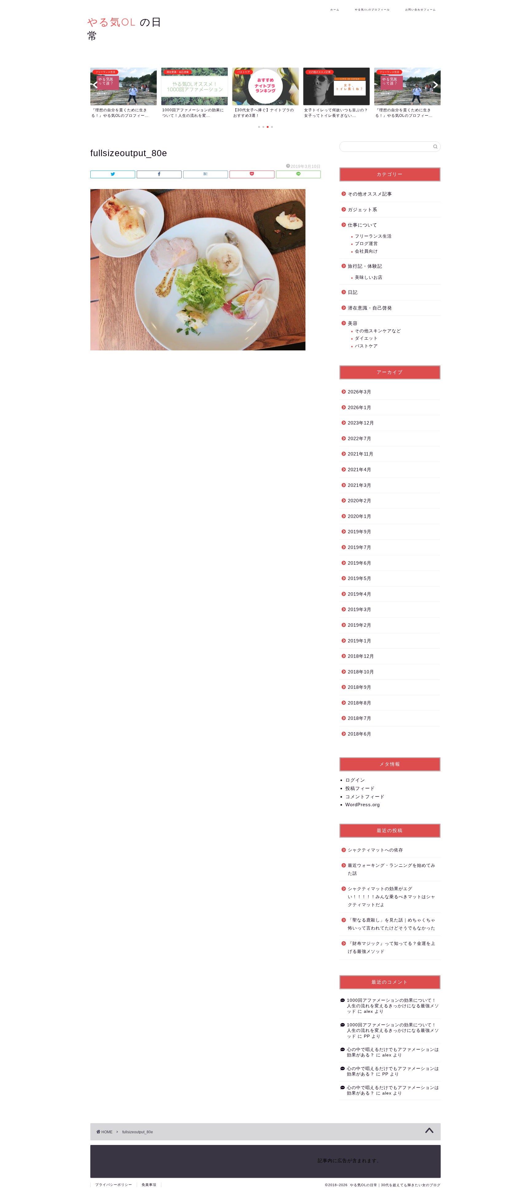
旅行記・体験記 (365, 266)
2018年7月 (360, 718)
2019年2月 (360, 625)
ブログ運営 (366, 243)
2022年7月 (360, 438)
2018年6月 (360, 733)
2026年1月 (360, 407)
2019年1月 (360, 640)
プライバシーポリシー (113, 1184)
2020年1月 (360, 516)
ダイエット (366, 338)
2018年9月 (360, 687)
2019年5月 (360, 578)
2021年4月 (360, 469)
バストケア (366, 346)
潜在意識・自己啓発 (370, 307)
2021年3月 (360, 485)
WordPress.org (362, 804)
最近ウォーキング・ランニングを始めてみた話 (391, 869)
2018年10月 (361, 671)
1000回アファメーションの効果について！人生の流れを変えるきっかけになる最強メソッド (393, 1006)
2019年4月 (360, 594)
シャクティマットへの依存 (375, 850)
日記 (353, 292)
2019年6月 (360, 563)
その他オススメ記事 (370, 193)
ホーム (335, 9)
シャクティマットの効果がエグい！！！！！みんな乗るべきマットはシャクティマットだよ (391, 896)
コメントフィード (365, 796)
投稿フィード (360, 788)
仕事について (362, 224)
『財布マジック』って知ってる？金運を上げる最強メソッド (391, 947)
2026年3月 (360, 391)
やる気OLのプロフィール (372, 9)
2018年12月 (361, 656)
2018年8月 (360, 702)
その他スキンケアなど (378, 331)
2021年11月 (361, 453)
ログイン (355, 780)
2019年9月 (360, 531)
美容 (353, 323)
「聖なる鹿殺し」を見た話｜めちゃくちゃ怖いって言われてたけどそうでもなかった (391, 924)
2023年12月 (361, 422)
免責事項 (149, 1184)
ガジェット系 (362, 209)
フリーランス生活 (373, 236)
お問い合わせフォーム (420, 9)
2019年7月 (360, 547)
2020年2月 (360, 500)
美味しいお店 (369, 277)
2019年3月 (360, 609)
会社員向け (366, 251)
